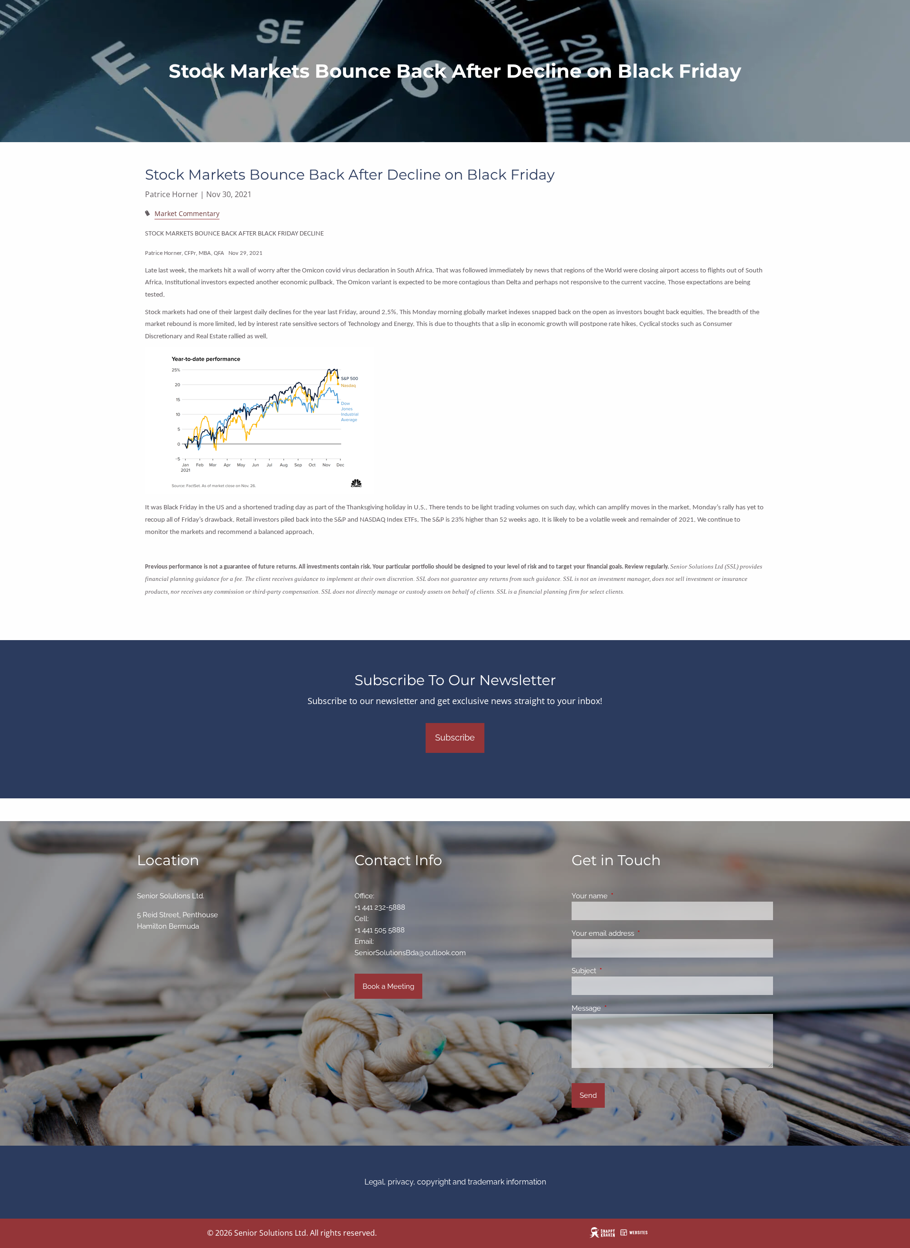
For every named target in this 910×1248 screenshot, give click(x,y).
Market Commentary (187, 213)
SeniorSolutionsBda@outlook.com (410, 953)
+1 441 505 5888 (380, 930)
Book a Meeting (388, 986)
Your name (624, 896)
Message (621, 1008)
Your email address (637, 933)
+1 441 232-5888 (380, 907)
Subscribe (455, 737)
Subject (618, 971)
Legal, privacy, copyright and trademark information (455, 1181)
